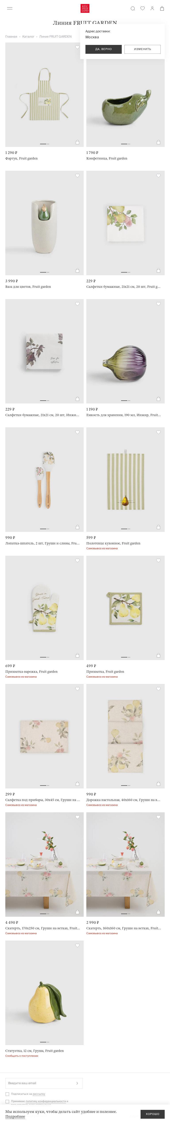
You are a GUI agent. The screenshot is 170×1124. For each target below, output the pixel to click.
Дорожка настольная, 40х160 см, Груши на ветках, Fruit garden (123, 800)
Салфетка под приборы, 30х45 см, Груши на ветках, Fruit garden (42, 800)
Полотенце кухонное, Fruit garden (113, 543)
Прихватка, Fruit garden (105, 672)
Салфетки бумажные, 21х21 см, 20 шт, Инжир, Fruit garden (42, 415)
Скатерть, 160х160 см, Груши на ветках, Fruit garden (123, 928)
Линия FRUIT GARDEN (55, 36)
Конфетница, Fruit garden (106, 158)
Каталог (28, 36)
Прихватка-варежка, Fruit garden (31, 672)
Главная (11, 36)
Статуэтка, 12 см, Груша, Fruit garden (34, 1051)
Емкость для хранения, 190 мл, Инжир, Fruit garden (123, 415)
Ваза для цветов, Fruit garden (28, 287)
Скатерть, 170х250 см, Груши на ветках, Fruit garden (42, 928)
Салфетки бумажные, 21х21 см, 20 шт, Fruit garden (123, 287)
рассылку (39, 1094)
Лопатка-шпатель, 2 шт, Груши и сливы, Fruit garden (42, 543)
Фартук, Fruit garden (21, 158)
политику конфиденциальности (46, 1101)
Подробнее (15, 1116)
